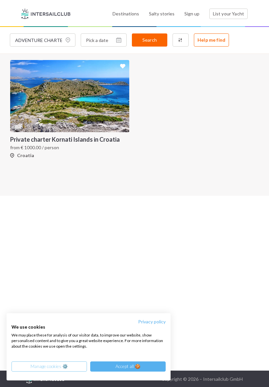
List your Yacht (228, 13)
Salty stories (162, 13)
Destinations (126, 13)
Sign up (191, 13)
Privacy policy (152, 321)
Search (149, 40)
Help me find (211, 40)
